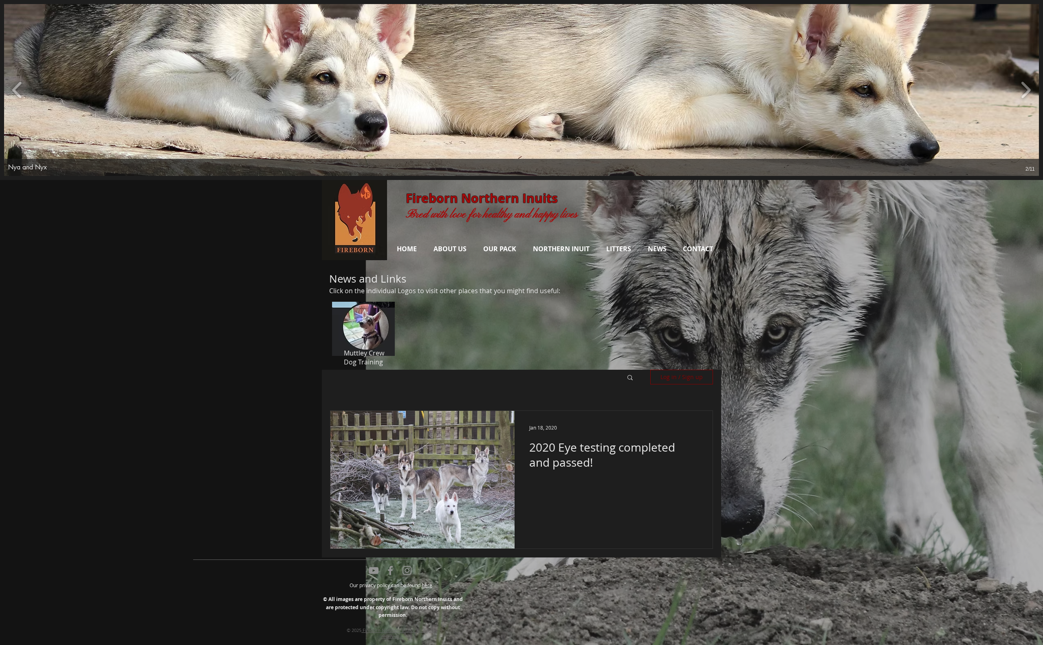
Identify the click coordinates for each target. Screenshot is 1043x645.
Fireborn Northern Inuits (482, 198)
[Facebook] (390, 570)
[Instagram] (407, 570)
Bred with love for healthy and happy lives (492, 215)
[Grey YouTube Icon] (373, 570)
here (427, 585)
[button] (521, 90)
